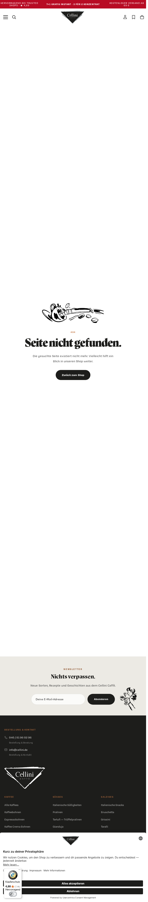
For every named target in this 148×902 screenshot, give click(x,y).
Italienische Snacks (112, 805)
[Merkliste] (133, 17)
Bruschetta (107, 812)
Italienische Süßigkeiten (67, 805)
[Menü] (5, 17)
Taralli (104, 826)
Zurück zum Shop (73, 375)
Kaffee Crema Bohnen (17, 826)
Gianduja (58, 826)
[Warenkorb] (142, 17)
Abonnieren (101, 699)
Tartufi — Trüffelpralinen (67, 819)
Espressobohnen (14, 819)
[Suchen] (14, 17)
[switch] (13, 894)
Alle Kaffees (11, 805)
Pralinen (58, 812)
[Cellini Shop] (24, 778)
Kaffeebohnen (12, 812)
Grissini (105, 819)
